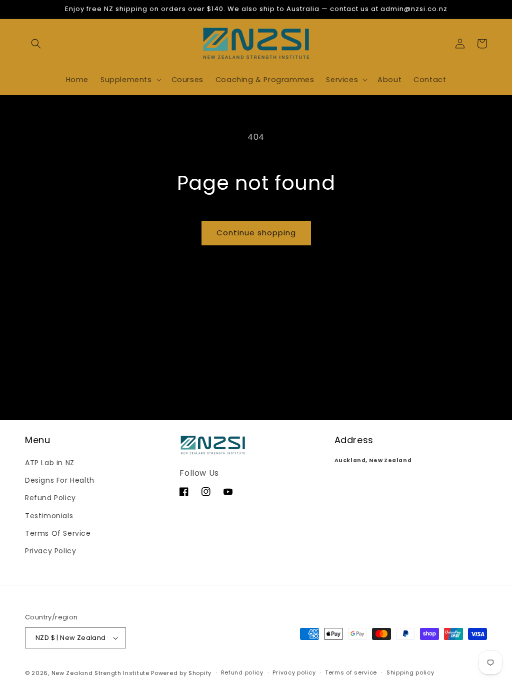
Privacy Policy (50, 551)
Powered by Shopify (181, 673)
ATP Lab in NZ (49, 463)
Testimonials (49, 516)
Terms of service (351, 672)
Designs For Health (59, 480)
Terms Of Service (58, 533)
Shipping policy (410, 672)
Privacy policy (294, 672)
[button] (36, 44)
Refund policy (242, 672)
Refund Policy (50, 498)
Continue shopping (256, 232)
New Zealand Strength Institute (101, 673)
